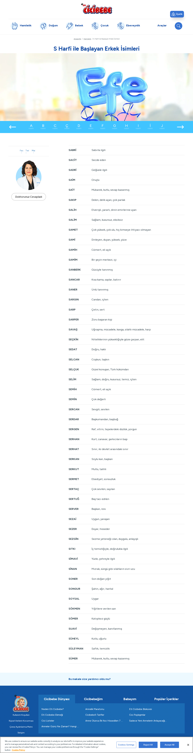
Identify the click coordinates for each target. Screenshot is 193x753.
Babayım (129, 699)
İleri (180, 127)
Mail (33, 151)
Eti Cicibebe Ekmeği (52, 714)
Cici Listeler (47, 720)
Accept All (169, 745)
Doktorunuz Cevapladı (28, 196)
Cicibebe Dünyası (57, 699)
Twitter (27, 151)
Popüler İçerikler (166, 699)
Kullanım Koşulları (21, 715)
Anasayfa (77, 39)
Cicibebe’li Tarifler (94, 714)
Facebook (21, 151)
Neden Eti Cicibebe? (52, 709)
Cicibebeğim (93, 699)
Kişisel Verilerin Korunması (21, 721)
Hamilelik (87, 39)
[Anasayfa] (96, 8)
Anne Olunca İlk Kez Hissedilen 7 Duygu (104, 720)
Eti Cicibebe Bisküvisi (140, 709)
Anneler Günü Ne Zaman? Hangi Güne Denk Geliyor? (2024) (60, 726)
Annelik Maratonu (94, 709)
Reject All (148, 745)
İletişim (21, 732)
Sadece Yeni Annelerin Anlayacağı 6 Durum (148, 720)
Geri (12, 127)
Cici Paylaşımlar (137, 714)
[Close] (188, 745)
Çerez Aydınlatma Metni (21, 727)
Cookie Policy (18, 750)
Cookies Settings (126, 745)
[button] (177, 14)
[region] (96, 745)
